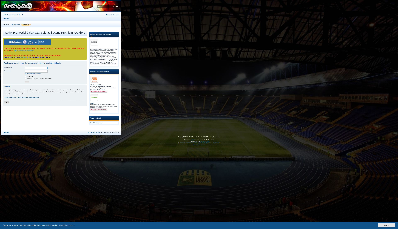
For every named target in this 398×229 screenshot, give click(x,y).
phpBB (192, 140)
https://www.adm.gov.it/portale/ (24, 50)
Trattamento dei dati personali (28, 97)
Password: (7, 71)
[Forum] (17, 6)
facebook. (23, 57)
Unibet (92, 103)
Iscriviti (6, 102)
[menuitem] (21, 14)
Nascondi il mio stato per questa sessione (39, 78)
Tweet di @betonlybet (96, 123)
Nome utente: (8, 67)
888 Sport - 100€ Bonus (97, 85)
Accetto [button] (386, 225)
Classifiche (16, 24)
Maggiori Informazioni (98, 91)
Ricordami (29, 76)
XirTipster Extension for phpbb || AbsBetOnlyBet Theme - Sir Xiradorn (199, 142)
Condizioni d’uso (10, 97)
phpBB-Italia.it (205, 141)
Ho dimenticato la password (33, 73)
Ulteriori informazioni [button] (66, 225)
